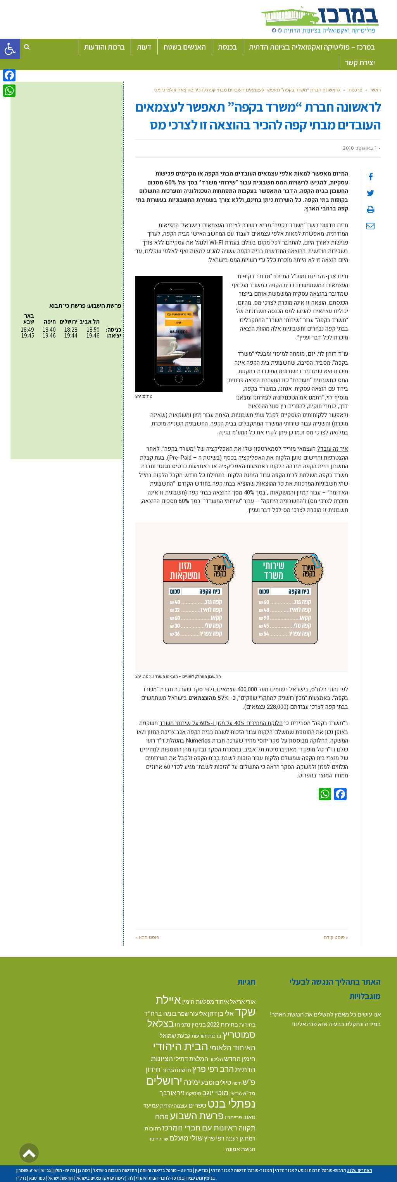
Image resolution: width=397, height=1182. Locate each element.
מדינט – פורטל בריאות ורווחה (166, 1170)
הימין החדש (239, 1058)
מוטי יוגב (215, 1092)
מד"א (249, 1093)
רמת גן (247, 1138)
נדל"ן (21, 1178)
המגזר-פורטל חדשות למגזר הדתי (241, 1170)
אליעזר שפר (192, 1013)
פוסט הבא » (147, 937)
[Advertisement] (241, 863)
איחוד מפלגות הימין (205, 1001)
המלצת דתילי (191, 1058)
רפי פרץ (214, 1138)
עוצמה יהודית (173, 1106)
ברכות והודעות (206, 1036)
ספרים (197, 1105)
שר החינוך (158, 1138)
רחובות (153, 1128)
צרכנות (355, 90)
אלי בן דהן (221, 1013)
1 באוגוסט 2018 (360, 148)
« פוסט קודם (336, 937)
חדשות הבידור (176, 1070)
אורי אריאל (242, 1001)
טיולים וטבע (216, 1082)
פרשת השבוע (197, 1115)
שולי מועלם (186, 1138)
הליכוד (216, 1059)
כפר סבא (37, 1178)
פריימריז (233, 1117)
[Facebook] (9, 75)
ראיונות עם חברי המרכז (199, 1127)
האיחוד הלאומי (232, 1047)
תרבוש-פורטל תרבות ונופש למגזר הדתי (310, 1170)
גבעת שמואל (175, 1035)
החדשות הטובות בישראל (115, 1170)
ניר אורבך (172, 1092)
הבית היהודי (180, 1046)
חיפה (237, 1083)
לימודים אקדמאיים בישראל (100, 1178)
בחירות (247, 1024)
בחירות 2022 (222, 1024)
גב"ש (46, 1170)
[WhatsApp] (9, 90)
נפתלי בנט (231, 1103)
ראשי (376, 90)
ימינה (192, 1081)
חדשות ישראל (60, 1178)
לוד (130, 1178)
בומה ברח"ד (160, 1013)
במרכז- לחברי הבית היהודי (160, 1178)
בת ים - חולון (64, 1170)
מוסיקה (193, 1093)
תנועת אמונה (240, 1149)
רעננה (232, 1138)
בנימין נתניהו (190, 1024)
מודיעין (236, 1093)
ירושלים (164, 1080)
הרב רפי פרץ (213, 1068)
